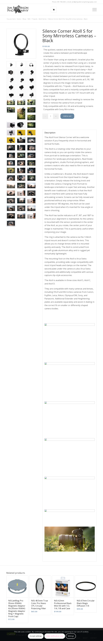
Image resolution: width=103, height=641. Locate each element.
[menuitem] (93, 9)
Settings (71, 636)
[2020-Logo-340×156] (17, 9)
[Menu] (93, 9)
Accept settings (36, 636)
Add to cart (67, 116)
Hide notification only (54, 636)
